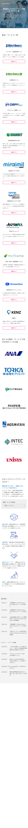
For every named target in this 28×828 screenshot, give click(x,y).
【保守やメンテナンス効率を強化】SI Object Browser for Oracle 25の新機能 (18, 633)
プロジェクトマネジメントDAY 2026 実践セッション (17, 654)
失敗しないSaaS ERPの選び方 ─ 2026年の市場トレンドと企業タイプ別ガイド (18, 660)
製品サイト (14, 61)
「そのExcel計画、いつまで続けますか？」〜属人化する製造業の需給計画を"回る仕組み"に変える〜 (18, 648)
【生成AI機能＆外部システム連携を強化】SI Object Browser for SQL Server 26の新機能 (18, 618)
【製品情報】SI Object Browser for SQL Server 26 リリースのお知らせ (18, 625)
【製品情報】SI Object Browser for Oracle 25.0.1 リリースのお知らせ (18, 611)
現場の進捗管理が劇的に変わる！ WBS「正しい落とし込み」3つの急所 (18, 673)
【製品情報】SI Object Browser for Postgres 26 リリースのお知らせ (18, 604)
